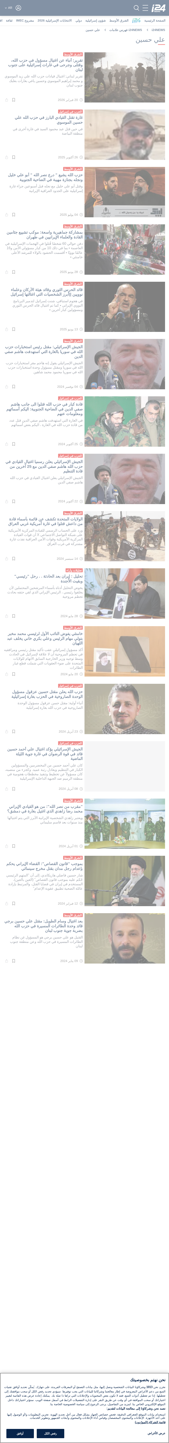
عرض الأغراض (156, 1433)
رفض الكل (50, 1433)
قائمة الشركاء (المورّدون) (150, 1422)
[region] (84, 1408)
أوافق (20, 1433)
